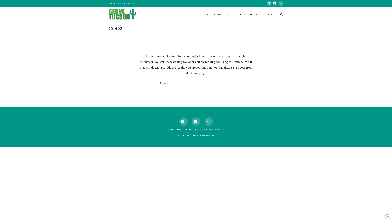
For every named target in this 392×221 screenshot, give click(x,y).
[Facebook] (269, 3)
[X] (275, 3)
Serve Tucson (190, 135)
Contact (219, 130)
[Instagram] (280, 3)
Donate (208, 130)
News (188, 130)
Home (171, 130)
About (180, 130)
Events (198, 130)
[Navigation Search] (280, 14)
